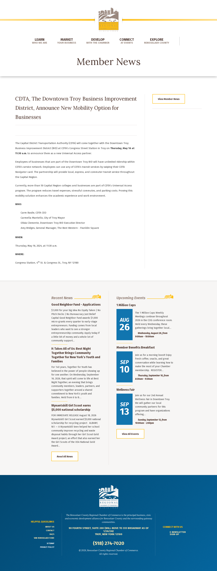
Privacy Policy (47, 547)
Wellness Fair (125, 390)
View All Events (130, 433)
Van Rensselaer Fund (44, 538)
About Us (49, 527)
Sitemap (50, 543)
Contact (50, 530)
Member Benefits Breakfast (135, 347)
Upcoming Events (130, 298)
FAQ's (52, 534)
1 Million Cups (126, 305)
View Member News (169, 99)
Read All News (65, 456)
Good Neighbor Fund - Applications (76, 304)
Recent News (62, 298)
